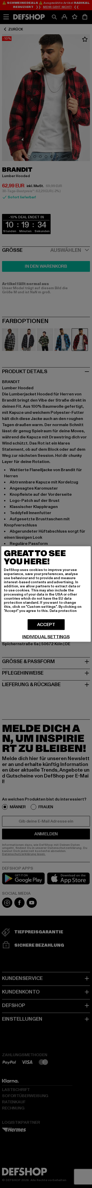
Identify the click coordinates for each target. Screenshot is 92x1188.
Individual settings (46, 637)
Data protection (63, 610)
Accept (46, 624)
